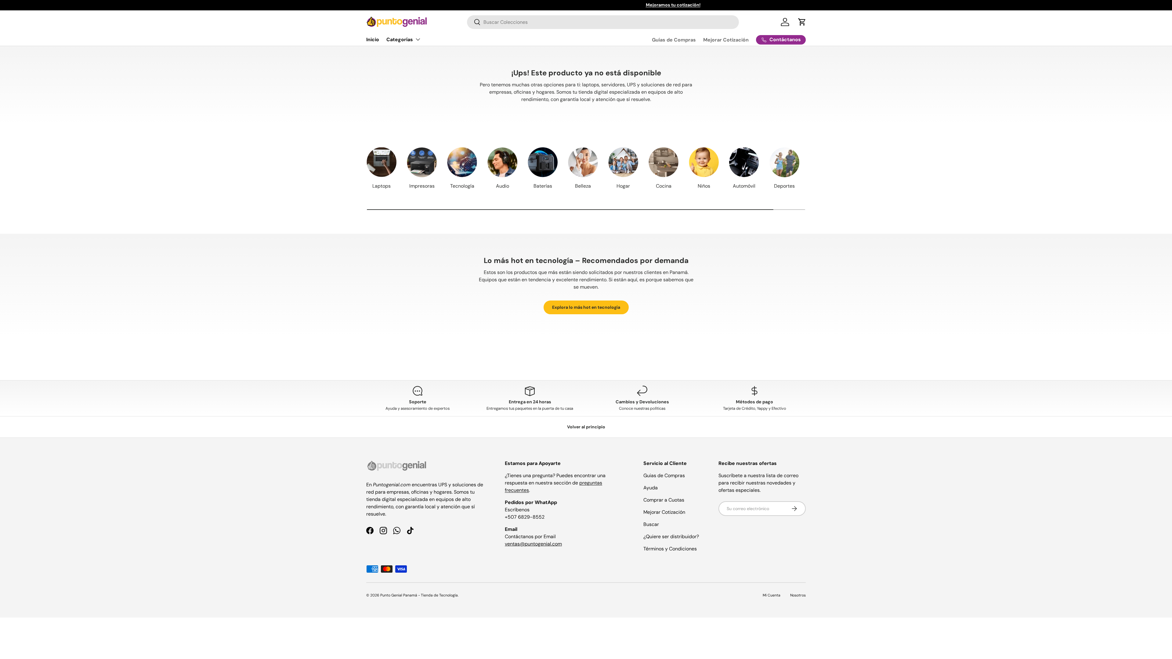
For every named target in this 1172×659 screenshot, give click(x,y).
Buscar (651, 524)
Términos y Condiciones (670, 549)
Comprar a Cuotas (663, 500)
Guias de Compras (664, 475)
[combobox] (603, 22)
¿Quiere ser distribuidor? (671, 536)
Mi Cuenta (771, 595)
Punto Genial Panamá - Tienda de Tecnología (419, 595)
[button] (802, 22)
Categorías (399, 39)
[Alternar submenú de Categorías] (417, 39)
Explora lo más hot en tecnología (586, 307)
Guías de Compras (674, 40)
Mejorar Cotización (726, 40)
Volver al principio (586, 427)
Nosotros (798, 595)
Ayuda (650, 487)
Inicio (372, 39)
